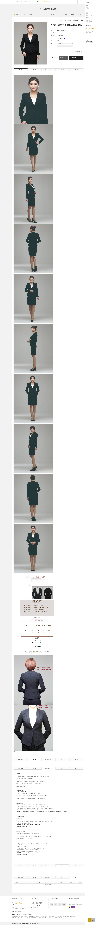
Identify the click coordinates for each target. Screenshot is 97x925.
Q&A (87, 5)
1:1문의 (87, 8)
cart (82, 1)
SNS (87, 13)
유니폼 (52, 14)
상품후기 (87, 12)
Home (61, 20)
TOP (89, 920)
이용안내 (30, 914)
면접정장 (23, 14)
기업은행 (37, 902)
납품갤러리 (88, 20)
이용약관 (18, 914)
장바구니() (28, 1)
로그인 (13, 1)
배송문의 (51, 907)
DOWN (93, 920)
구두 (66, 14)
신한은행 (36, 903)
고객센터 (33, 1)
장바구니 (62, 58)
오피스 (46, 14)
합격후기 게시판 (89, 15)
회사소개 (13, 914)
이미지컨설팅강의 (89, 21)
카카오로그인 (47, 1)
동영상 (87, 17)
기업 (89, 41)
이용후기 (79, 14)
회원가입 (17, 1)
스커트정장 (69, 20)
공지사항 (87, 7)
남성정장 (59, 14)
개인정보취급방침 (25, 914)
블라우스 (31, 14)
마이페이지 (23, 1)
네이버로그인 (40, 1)
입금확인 (87, 9)
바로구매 (74, 58)
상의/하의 (39, 14)
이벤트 (64, 907)
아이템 (72, 14)
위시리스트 (52, 58)
